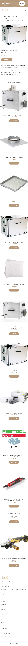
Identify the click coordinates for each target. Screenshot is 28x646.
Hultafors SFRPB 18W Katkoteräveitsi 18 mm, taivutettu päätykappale (14, 500)
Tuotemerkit (10, 50)
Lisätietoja (7, 59)
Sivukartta (3, 636)
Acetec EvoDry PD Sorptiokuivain (14, 413)
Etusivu (2, 20)
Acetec (15, 50)
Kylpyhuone (4, 604)
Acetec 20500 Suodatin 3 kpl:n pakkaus (14, 284)
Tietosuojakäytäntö (5, 633)
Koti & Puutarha (4, 602)
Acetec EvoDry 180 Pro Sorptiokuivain (14, 242)
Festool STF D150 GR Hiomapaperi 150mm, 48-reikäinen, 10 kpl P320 (14, 456)
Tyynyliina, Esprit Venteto (14, 516)
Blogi (2, 626)
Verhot (2, 617)
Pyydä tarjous (22, 3)
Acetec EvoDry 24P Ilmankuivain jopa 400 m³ (14, 115)
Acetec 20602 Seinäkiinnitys (14, 200)
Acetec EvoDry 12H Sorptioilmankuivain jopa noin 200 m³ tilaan (14, 327)
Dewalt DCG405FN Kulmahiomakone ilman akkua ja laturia (14, 559)
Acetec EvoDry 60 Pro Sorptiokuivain (14, 370)
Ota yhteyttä (4, 628)
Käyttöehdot (4, 631)
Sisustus (3, 609)
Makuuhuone (4, 607)
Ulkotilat (3, 614)
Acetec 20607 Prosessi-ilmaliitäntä (14, 157)
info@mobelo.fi (4, 594)
